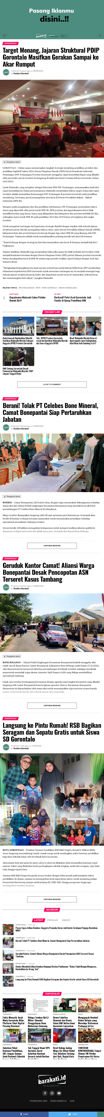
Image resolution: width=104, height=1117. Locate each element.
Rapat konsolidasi (68, 288)
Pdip (38, 288)
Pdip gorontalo (50, 288)
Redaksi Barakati (21, 73)
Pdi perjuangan (27, 288)
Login (72, 1100)
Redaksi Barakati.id (58, 1100)
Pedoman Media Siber (38, 1100)
